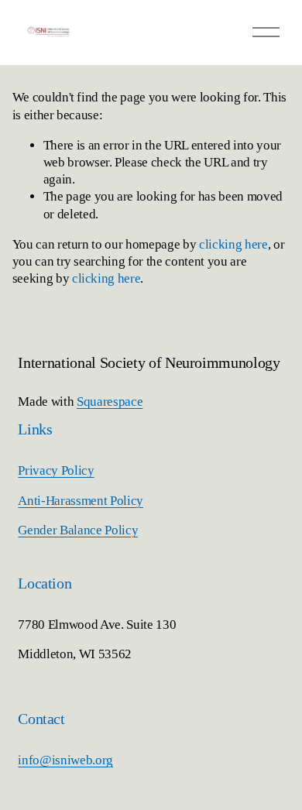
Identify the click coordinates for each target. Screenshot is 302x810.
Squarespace (109, 401)
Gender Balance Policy (78, 530)
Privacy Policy (56, 470)
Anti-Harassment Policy (80, 500)
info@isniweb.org (65, 760)
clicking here (233, 244)
